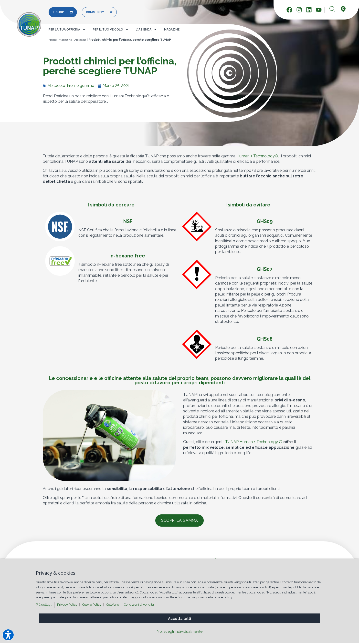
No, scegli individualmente (179, 631)
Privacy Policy (67, 604)
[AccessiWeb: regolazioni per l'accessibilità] (8, 635)
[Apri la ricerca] (332, 9)
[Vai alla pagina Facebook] (290, 10)
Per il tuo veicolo (108, 29)
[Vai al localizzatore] (343, 9)
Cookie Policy (91, 604)
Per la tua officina (64, 29)
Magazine (172, 29)
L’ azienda (143, 29)
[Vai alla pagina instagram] (300, 10)
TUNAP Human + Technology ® (253, 441)
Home (53, 39)
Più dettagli (44, 604)
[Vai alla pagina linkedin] (310, 10)
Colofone (112, 604)
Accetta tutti (179, 618)
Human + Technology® (257, 156)
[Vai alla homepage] (29, 24)
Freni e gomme (80, 85)
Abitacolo (80, 39)
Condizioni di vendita (139, 604)
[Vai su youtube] (320, 10)
